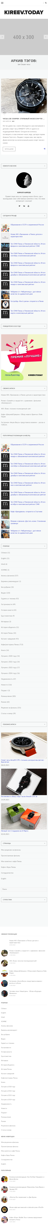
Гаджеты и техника (8, 599)
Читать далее (9, 149)
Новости (4, 685)
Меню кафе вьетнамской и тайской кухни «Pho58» (26, 1207)
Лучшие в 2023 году (8, 667)
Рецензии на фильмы (9, 708)
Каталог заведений (8, 639)
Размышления (6, 696)
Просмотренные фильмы (10, 856)
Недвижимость (13, 35)
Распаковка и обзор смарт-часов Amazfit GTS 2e (19, 796)
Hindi (3, 564)
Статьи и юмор (7, 713)
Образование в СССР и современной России (27, 225)
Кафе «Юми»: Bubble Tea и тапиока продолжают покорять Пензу (25, 1218)
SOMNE (4, 570)
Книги (3, 650)
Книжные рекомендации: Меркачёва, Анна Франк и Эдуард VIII (26, 1188)
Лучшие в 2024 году (8, 673)
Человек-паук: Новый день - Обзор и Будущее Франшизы (25, 992)
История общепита (8, 627)
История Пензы (7, 633)
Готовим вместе (7, 610)
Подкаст (4, 690)
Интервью (5, 622)
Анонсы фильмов (7, 576)
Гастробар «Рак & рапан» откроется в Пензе (27, 301)
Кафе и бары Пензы (8, 867)
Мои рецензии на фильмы (11, 850)
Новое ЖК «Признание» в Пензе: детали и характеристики (23, 395)
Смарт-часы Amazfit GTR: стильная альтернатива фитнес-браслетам (22, 761)
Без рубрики (5, 587)
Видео (3, 593)
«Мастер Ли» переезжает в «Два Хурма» (23, 1197)
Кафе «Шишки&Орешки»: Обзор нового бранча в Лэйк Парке (21, 416)
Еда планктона (6, 616)
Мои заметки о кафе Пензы (11, 861)
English (3, 558)
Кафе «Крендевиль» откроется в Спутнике (26, 512)
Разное (3, 702)
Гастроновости (6, 604)
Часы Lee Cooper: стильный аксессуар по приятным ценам (24, 119)
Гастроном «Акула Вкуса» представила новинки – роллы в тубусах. (23, 424)
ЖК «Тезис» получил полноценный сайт (16, 409)
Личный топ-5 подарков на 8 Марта (14, 831)
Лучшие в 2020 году (8, 656)
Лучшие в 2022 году (8, 662)
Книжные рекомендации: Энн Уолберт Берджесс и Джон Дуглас (26, 1178)
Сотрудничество (7, 873)
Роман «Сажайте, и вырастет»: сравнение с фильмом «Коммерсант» (21, 402)
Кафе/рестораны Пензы (10, 644)
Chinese (4, 553)
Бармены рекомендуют (10, 581)
